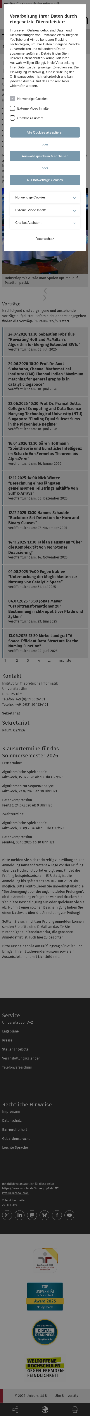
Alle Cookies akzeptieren (45, 132)
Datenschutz (45, 239)
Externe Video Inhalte (33, 108)
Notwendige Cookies (32, 99)
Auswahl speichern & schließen (45, 156)
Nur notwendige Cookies (45, 180)
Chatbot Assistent (30, 118)
